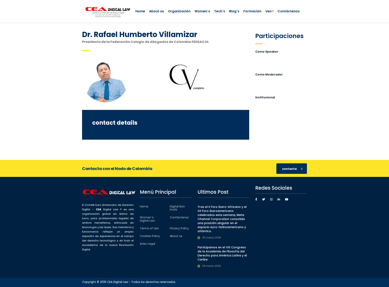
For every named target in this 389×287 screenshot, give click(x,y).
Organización (179, 11)
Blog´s (234, 11)
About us (156, 11)
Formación (252, 11)
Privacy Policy (179, 228)
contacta (289, 169)
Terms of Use (149, 228)
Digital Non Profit (177, 208)
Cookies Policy (150, 236)
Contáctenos (289, 11)
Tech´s (219, 11)
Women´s (202, 11)
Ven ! (269, 11)
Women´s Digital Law (147, 219)
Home (140, 11)
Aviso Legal (147, 243)
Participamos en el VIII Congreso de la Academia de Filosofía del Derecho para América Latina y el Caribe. (222, 253)
